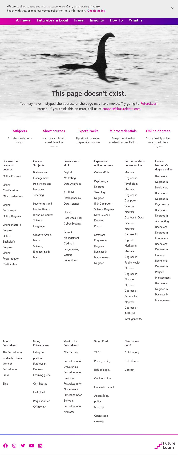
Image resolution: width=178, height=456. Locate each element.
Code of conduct (104, 387)
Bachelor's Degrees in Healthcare (161, 181)
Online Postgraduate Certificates (11, 258)
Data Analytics (72, 183)
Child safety (132, 352)
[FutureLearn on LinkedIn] (40, 445)
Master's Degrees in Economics (131, 290)
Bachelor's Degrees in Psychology (162, 198)
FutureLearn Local (52, 20)
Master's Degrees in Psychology (131, 178)
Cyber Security (72, 223)
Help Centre (132, 361)
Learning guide (42, 375)
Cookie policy (102, 378)
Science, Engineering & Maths (41, 251)
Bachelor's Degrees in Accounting (162, 215)
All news (23, 20)
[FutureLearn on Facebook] (6, 445)
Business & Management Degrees (102, 257)
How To (116, 20)
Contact (129, 369)
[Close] (172, 8)
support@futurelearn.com (122, 108)
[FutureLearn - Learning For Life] (165, 445)
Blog (5, 383)
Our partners (71, 352)
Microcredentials (13, 196)
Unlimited (39, 392)
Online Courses (12, 176)
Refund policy (102, 369)
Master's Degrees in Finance (131, 273)
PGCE (97, 226)
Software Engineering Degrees (101, 240)
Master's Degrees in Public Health (132, 256)
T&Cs (97, 352)
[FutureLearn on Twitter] (22, 445)
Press (79, 20)
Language (39, 226)
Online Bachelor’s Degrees (9, 241)
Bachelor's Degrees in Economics (161, 232)
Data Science (71, 203)
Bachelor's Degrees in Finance (161, 249)
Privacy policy (102, 361)
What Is (136, 20)
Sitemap (99, 407)
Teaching (38, 195)
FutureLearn (149, 103)
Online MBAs (101, 172)
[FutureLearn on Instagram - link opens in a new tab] (14, 445)
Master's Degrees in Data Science (134, 217)
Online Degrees (12, 216)
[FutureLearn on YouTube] (31, 445)
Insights (97, 20)
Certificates (40, 383)
